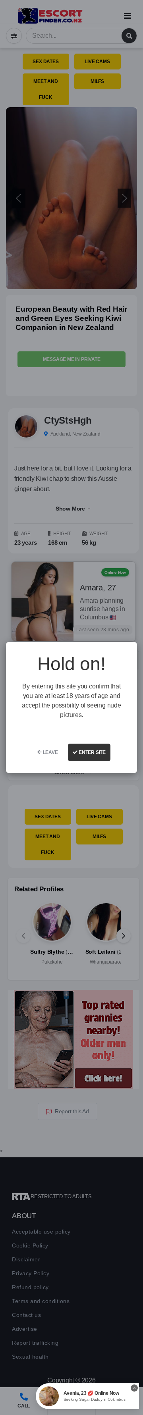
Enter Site (91, 752)
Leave (50, 752)
